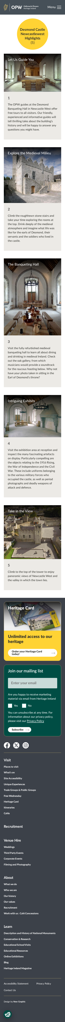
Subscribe (17, 729)
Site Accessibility (13, 778)
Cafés (7, 813)
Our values (9, 902)
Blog (6, 962)
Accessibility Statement (16, 984)
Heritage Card (11, 802)
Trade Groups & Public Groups (20, 790)
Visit (7, 760)
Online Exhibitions (14, 956)
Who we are (10, 890)
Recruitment (13, 826)
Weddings (9, 847)
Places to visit (11, 767)
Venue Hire (12, 840)
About (8, 878)
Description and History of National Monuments (29, 933)
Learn (8, 927)
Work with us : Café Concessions (21, 913)
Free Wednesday (12, 796)
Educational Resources (16, 951)
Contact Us (10, 990)
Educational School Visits (17, 945)
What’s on (9, 772)
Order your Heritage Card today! (27, 652)
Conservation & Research (17, 939)
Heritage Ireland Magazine (18, 968)
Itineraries (9, 808)
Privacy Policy (35, 721)
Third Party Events (13, 853)
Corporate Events (13, 859)
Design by (14, 1002)
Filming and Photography (17, 865)
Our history (10, 896)
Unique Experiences (14, 784)
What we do (10, 884)
